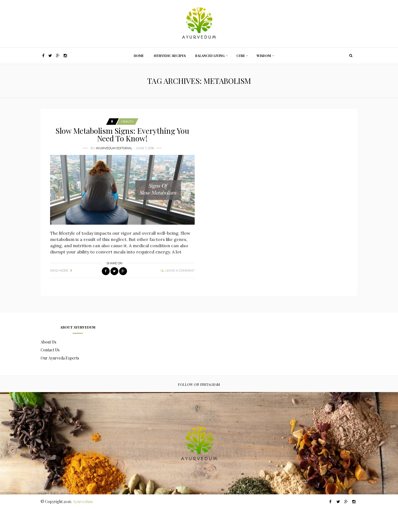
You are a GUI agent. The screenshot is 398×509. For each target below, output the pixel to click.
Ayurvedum (83, 501)
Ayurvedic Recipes (169, 55)
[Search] (350, 55)
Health (127, 121)
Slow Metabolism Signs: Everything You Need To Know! (122, 134)
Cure (240, 55)
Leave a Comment (180, 270)
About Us (48, 342)
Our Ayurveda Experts (60, 358)
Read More (59, 270)
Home (139, 55)
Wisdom (264, 55)
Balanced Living (210, 55)
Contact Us (50, 349)
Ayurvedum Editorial (114, 148)
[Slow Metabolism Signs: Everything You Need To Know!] (122, 190)
